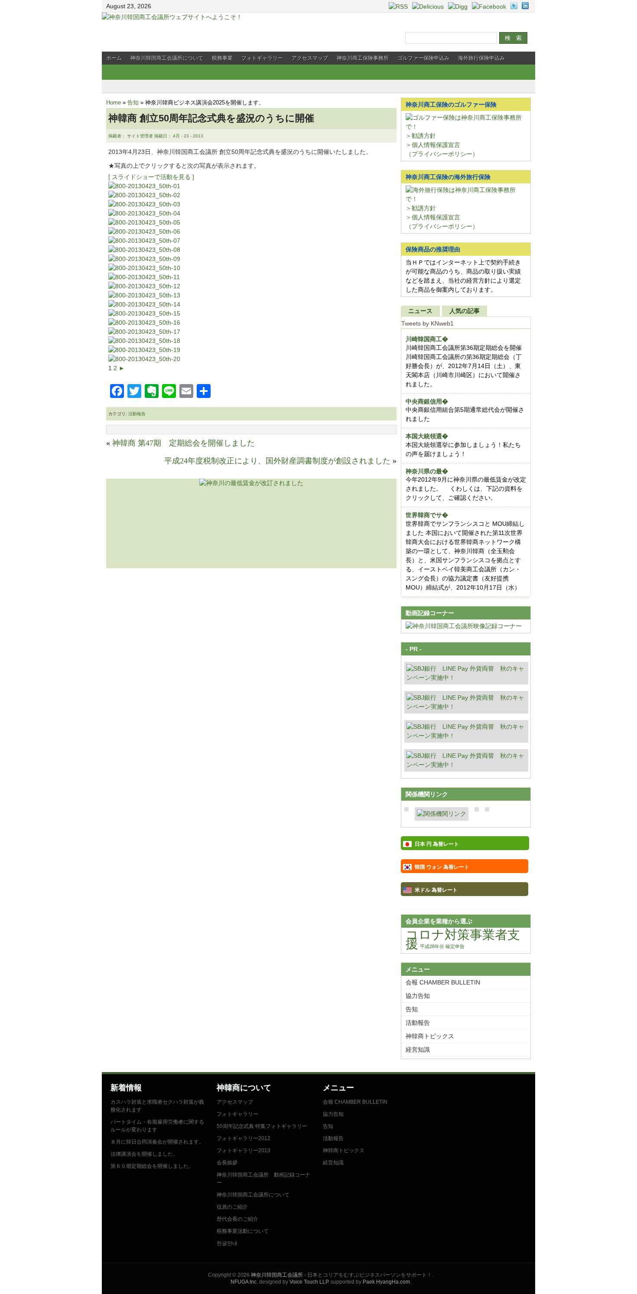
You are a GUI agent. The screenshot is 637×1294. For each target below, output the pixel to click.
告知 (133, 102)
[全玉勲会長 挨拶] (144, 277)
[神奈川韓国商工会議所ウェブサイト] (172, 16)
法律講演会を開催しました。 (144, 1154)
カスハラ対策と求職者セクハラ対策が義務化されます (157, 1106)
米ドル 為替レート (436, 890)
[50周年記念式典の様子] (144, 331)
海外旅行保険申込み (481, 58)
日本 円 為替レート (437, 844)
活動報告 (137, 413)
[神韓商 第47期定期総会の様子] (144, 304)
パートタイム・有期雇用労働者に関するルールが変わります (157, 1126)
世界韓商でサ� (427, 515)
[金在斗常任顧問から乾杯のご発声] (144, 222)
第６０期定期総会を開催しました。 (152, 1166)
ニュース (420, 310)
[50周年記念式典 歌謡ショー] (144, 204)
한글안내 (227, 1243)
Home (113, 102)
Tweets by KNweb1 (427, 323)
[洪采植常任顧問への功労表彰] (144, 249)
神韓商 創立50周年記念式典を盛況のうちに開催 (211, 118)
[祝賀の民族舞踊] (144, 267)
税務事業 (222, 58)
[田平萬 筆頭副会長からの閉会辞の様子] (144, 295)
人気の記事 (464, 310)
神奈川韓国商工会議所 (277, 1275)
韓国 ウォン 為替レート (442, 867)
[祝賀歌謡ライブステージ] (144, 258)
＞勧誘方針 (421, 135)
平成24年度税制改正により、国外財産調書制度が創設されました (277, 460)
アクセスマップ (310, 58)
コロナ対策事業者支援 (463, 939)
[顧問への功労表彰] (144, 240)
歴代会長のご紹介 (237, 1219)
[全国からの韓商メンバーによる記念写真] (144, 286)
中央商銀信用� (427, 401)
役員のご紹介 (232, 1207)
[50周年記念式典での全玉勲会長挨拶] (144, 213)
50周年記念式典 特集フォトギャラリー (262, 1126)
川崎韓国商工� (427, 339)
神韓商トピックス (430, 1036)
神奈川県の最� (427, 471)
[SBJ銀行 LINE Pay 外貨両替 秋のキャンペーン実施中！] (466, 677)
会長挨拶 (227, 1163)
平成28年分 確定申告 (442, 946)
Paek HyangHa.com (386, 1282)
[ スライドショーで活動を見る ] (151, 176)
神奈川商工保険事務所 (363, 58)
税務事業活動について (243, 1231)
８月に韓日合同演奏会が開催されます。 (157, 1142)
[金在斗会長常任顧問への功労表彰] (144, 231)
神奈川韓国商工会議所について (166, 58)
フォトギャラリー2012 (243, 1138)
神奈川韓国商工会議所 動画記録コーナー (263, 1179)
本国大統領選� (427, 436)
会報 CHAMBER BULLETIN (443, 982)
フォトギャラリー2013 (243, 1150)
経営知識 (418, 1049)
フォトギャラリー (262, 58)
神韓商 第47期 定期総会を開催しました (183, 443)
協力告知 (418, 995)
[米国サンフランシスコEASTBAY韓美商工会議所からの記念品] (144, 186)
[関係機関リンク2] (441, 813)
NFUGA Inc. (244, 1282)
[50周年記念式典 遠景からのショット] (144, 195)
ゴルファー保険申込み (423, 58)
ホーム (114, 58)
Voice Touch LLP (308, 1282)
